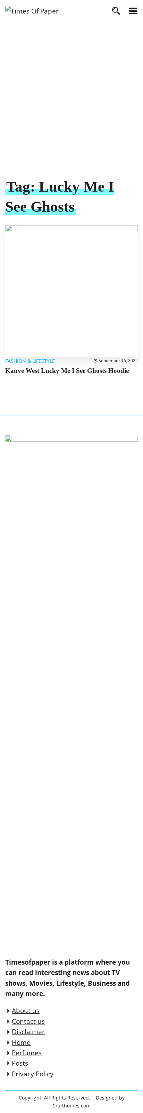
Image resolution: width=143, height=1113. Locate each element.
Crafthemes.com (71, 1105)
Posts (20, 1063)
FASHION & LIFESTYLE (30, 361)
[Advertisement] (71, 102)
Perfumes (27, 1052)
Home (21, 1042)
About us (26, 1010)
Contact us (28, 1021)
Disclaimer (28, 1031)
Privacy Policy (32, 1073)
